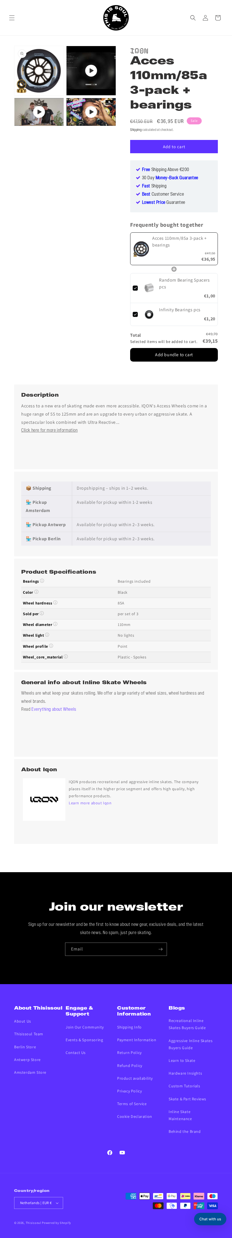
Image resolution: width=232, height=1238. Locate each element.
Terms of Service (132, 1103)
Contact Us (76, 1052)
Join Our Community (85, 1027)
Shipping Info (129, 1027)
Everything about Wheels (53, 710)
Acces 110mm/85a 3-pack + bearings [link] (179, 241)
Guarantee (163, 203)
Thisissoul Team (28, 1033)
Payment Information (136, 1039)
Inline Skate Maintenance (180, 1115)
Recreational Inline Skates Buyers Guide (187, 1024)
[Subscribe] (160, 949)
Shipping (136, 129)
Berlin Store (25, 1046)
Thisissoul (33, 1223)
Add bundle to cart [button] (174, 355)
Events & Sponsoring (84, 1039)
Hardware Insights (185, 1073)
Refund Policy (129, 1065)
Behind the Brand (185, 1131)
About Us (22, 1021)
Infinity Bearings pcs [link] (180, 310)
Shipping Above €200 (165, 170)
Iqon (139, 50)
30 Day (170, 178)
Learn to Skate (182, 1060)
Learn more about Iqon (90, 802)
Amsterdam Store (30, 1072)
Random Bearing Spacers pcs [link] (184, 283)
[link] (141, 249)
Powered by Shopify (56, 1223)
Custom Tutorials (184, 1085)
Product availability (135, 1078)
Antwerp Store (27, 1059)
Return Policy (129, 1052)
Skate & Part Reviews (187, 1098)
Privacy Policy (129, 1091)
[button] (12, 18)
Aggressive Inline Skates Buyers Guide (190, 1044)
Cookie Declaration (134, 1116)
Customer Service (163, 194)
